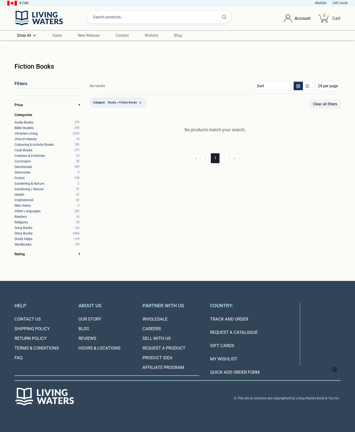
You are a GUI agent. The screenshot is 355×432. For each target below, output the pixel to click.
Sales (57, 35)
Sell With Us (156, 338)
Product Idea (157, 357)
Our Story (89, 319)
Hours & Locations (99, 348)
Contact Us (27, 319)
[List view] (307, 86)
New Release (88, 35)
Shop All (24, 35)
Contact (122, 35)
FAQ (18, 357)
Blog (178, 35)
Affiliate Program (163, 367)
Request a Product (163, 348)
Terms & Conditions (36, 348)
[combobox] (159, 17)
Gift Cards (340, 3)
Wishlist (321, 3)
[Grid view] (298, 86)
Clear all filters (325, 104)
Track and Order (229, 319)
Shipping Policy (32, 328)
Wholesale (155, 319)
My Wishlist (223, 358)
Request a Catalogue (234, 332)
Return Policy (30, 338)
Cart (336, 18)
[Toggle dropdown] (288, 18)
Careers (151, 328)
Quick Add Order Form (235, 372)
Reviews (87, 338)
